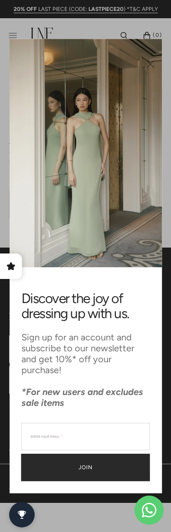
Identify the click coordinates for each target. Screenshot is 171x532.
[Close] (150, 64)
